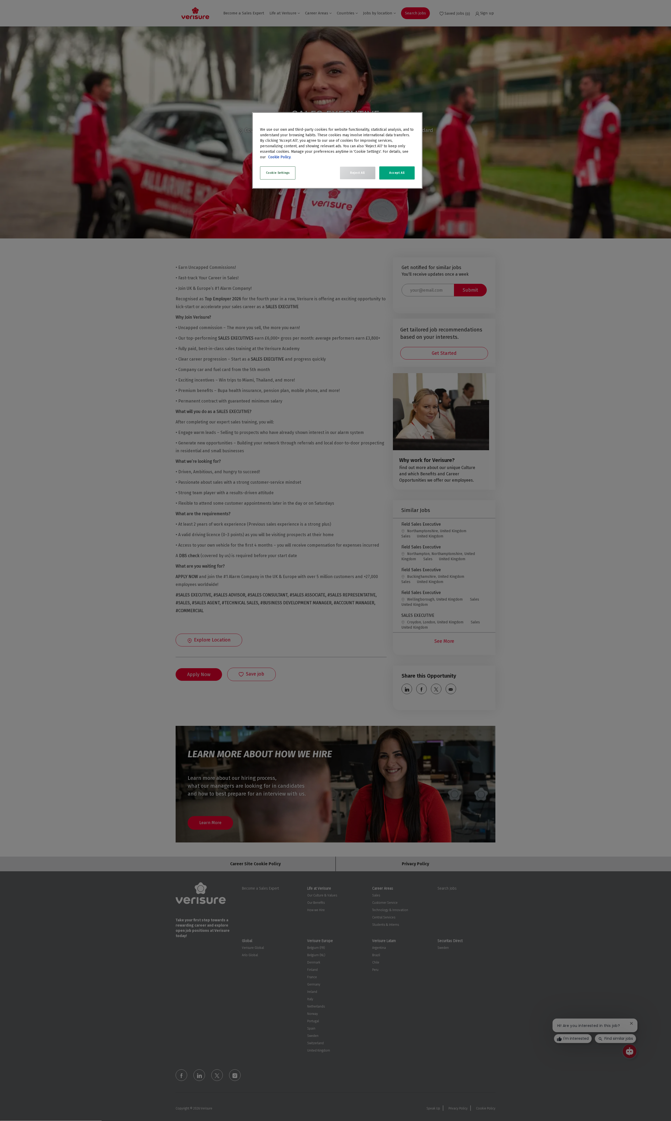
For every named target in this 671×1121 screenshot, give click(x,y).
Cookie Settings (278, 173)
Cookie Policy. (279, 157)
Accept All (397, 173)
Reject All (357, 173)
